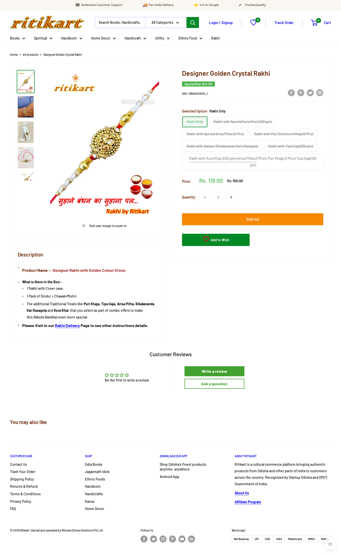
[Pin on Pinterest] (300, 92)
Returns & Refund (24, 486)
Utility (159, 38)
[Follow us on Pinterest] (172, 539)
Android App (169, 476)
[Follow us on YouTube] (181, 539)
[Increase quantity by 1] (231, 197)
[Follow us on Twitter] (153, 539)
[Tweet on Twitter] (310, 92)
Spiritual (40, 38)
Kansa (89, 501)
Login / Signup (221, 22)
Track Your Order (22, 472)
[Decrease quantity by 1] (204, 197)
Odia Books (93, 464)
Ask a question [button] (214, 383)
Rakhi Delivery (67, 325)
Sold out (252, 219)
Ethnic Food (187, 38)
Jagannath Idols (97, 472)
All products (30, 54)
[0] (253, 24)
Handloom (69, 38)
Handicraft (133, 38)
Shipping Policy (22, 479)
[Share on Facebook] (291, 92)
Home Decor (100, 38)
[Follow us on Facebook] (144, 539)
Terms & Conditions (25, 494)
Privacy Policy (20, 501)
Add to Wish (219, 240)
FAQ (13, 508)
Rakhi (215, 38)
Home (14, 54)
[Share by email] (319, 92)
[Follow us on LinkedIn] (191, 539)
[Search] (192, 22)
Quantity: (189, 197)
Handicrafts (94, 494)
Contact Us (18, 464)
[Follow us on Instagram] (163, 539)
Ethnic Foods (95, 479)
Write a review (214, 371)
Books (15, 38)
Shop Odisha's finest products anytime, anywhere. (183, 467)
